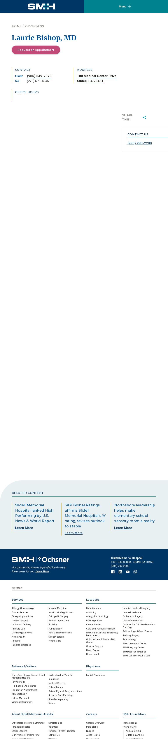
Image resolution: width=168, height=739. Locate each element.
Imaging (16, 641)
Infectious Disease (21, 645)
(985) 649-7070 (39, 76)
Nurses (90, 731)
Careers (91, 714)
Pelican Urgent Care (59, 620)
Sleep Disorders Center (134, 643)
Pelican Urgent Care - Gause (137, 631)
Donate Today (130, 723)
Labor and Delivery (21, 624)
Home (16, 26)
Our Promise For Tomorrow (25, 735)
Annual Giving (133, 731)
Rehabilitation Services (60, 632)
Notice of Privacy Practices (62, 731)
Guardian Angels (135, 735)
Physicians (34, 26)
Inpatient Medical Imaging (136, 608)
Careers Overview (95, 723)
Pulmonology (55, 629)
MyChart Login (19, 694)
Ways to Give (130, 727)
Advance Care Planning (61, 695)
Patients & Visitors (24, 666)
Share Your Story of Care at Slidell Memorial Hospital (28, 676)
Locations (92, 599)
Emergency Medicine (22, 616)
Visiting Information (22, 702)
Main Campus (93, 608)
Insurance (54, 679)
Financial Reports (21, 727)
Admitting (91, 612)
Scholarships (55, 723)
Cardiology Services (22, 632)
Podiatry (53, 624)
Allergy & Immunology (23, 608)
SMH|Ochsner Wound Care (136, 655)
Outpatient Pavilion (133, 620)
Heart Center (92, 650)
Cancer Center (93, 624)
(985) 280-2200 (140, 143)
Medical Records (57, 683)
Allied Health (93, 735)
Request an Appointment (36, 49)
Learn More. (42, 571)
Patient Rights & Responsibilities (65, 691)
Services (17, 599)
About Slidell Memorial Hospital (33, 714)
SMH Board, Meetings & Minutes (28, 723)
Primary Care (19, 629)
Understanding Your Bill (61, 675)
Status (52, 703)
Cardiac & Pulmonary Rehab (100, 629)
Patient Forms (56, 687)
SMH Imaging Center (133, 647)
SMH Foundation (134, 714)
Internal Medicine (57, 608)
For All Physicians (95, 675)
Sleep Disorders (57, 637)
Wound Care (55, 641)
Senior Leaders (19, 731)
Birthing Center (94, 620)
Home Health (18, 637)
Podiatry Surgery (131, 635)
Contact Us (54, 735)
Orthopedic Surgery (58, 616)
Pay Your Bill (18, 682)
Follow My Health (21, 698)
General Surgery (20, 620)
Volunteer (53, 727)
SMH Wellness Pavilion (135, 652)
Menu (122, 6)
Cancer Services (20, 612)
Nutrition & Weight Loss (61, 612)
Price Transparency (58, 699)
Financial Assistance (25, 686)
